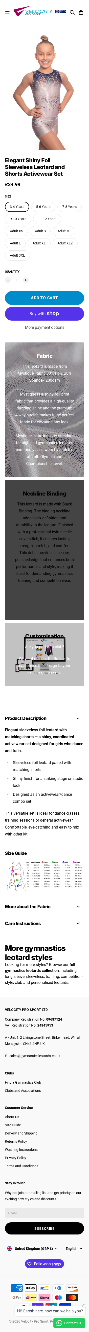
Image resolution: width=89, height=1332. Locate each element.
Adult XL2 (65, 243)
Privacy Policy (15, 1158)
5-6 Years (43, 207)
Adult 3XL (17, 255)
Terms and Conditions (21, 1166)
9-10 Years (18, 219)
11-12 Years (47, 219)
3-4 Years (17, 207)
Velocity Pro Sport (34, 1321)
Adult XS (16, 231)
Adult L (15, 243)
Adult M (63, 231)
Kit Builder (57, 658)
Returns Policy (16, 1141)
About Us (12, 1117)
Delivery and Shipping (21, 1133)
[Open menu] (7, 12)
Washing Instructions (21, 1150)
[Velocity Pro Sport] (40, 11)
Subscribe (44, 1229)
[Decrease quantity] (8, 280)
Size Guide (13, 1125)
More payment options (44, 327)
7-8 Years (69, 207)
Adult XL (39, 243)
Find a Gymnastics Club (23, 1082)
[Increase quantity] (26, 280)
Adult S (40, 231)
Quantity (12, 271)
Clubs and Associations (23, 1091)
